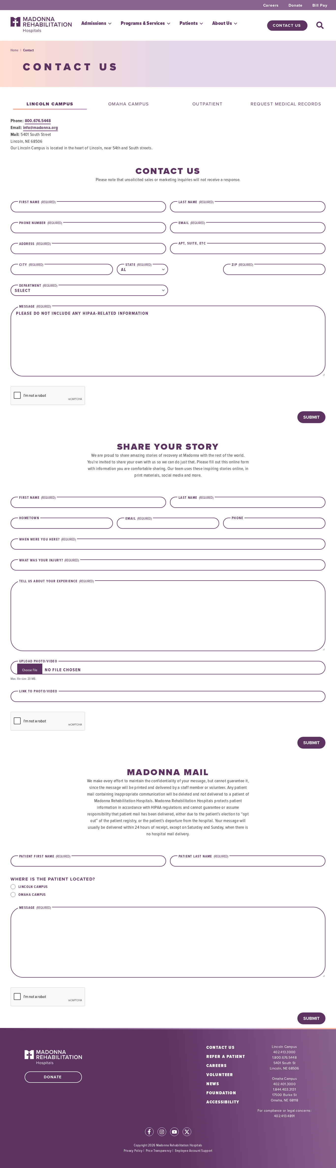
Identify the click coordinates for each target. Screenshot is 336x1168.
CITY (31, 264)
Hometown (29, 518)
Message (35, 907)
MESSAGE (35, 306)
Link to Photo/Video (38, 691)
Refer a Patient (225, 1056)
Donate (296, 5)
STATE (138, 264)
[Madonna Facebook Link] (149, 1132)
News (212, 1084)
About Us (222, 23)
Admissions (93, 23)
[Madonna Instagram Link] (161, 1132)
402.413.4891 (284, 1115)
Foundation (221, 1093)
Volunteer (219, 1074)
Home (14, 50)
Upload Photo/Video (38, 661)
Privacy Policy (133, 1150)
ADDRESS (35, 243)
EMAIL (192, 222)
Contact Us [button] (287, 25)
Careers (271, 5)
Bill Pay (319, 5)
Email (138, 518)
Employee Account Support (194, 1150)
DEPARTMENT (38, 285)
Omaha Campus (32, 894)
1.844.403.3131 (284, 1089)
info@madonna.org (40, 127)
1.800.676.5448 (284, 1057)
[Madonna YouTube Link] (174, 1132)
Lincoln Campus (33, 886)
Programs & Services (143, 23)
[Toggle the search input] (320, 25)
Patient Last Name (203, 856)
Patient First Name (44, 856)
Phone (237, 518)
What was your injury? (49, 560)
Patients (189, 23)
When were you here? (47, 539)
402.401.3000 (284, 1084)
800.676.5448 (38, 120)
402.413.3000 (284, 1052)
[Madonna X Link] (187, 1132)
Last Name (196, 497)
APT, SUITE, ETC (192, 243)
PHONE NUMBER (40, 222)
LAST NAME (196, 201)
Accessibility (222, 1102)
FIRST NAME (37, 201)
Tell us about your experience (56, 581)
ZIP (242, 264)
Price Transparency (159, 1150)
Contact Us (220, 1047)
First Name (37, 497)
